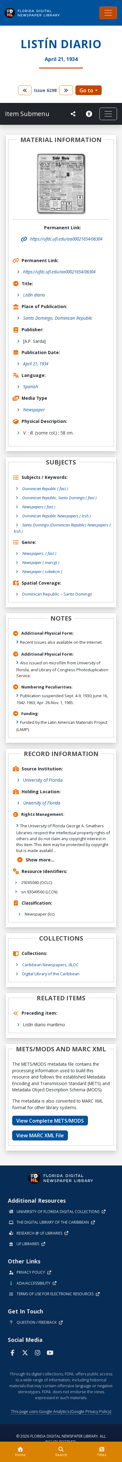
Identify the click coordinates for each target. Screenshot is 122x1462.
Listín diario (34, 295)
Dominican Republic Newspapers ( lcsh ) (56, 516)
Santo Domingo (78, 594)
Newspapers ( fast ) (38, 507)
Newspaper (34, 410)
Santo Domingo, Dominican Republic (57, 318)
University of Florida (43, 780)
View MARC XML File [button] (40, 1135)
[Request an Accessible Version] (90, 114)
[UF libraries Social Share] (73, 114)
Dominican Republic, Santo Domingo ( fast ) (59, 497)
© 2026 (61, 1439)
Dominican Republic (40, 594)
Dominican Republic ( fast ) (45, 488)
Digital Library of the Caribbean (50, 974)
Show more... (40, 860)
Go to (86, 90)
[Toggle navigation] (108, 13)
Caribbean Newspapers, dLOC (50, 964)
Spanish (30, 386)
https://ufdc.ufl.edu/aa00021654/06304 (59, 272)
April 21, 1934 (35, 364)
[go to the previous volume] (25, 90)
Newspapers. (39, 553)
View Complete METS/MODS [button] (50, 1120)
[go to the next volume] (66, 90)
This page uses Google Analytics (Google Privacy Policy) (61, 1411)
